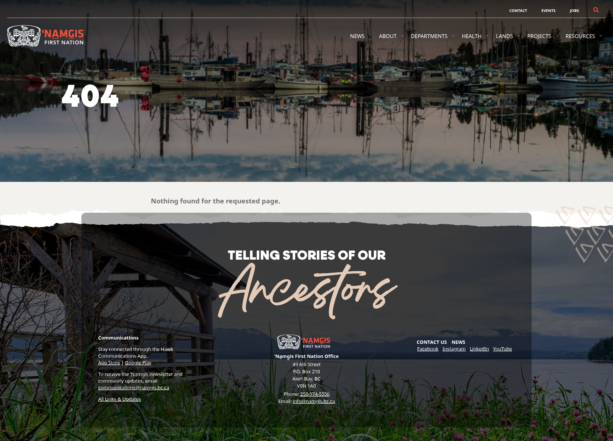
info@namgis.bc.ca (314, 401)
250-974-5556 (314, 394)
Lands (504, 35)
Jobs (574, 10)
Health (472, 35)
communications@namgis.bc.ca (133, 387)
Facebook (427, 349)
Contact (518, 10)
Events (548, 10)
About (388, 35)
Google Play (138, 362)
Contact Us (432, 342)
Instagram (454, 349)
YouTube (502, 349)
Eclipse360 (604, 430)
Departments (429, 35)
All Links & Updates (119, 399)
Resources (580, 35)
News (357, 35)
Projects (539, 35)
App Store (109, 362)
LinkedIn (479, 349)
